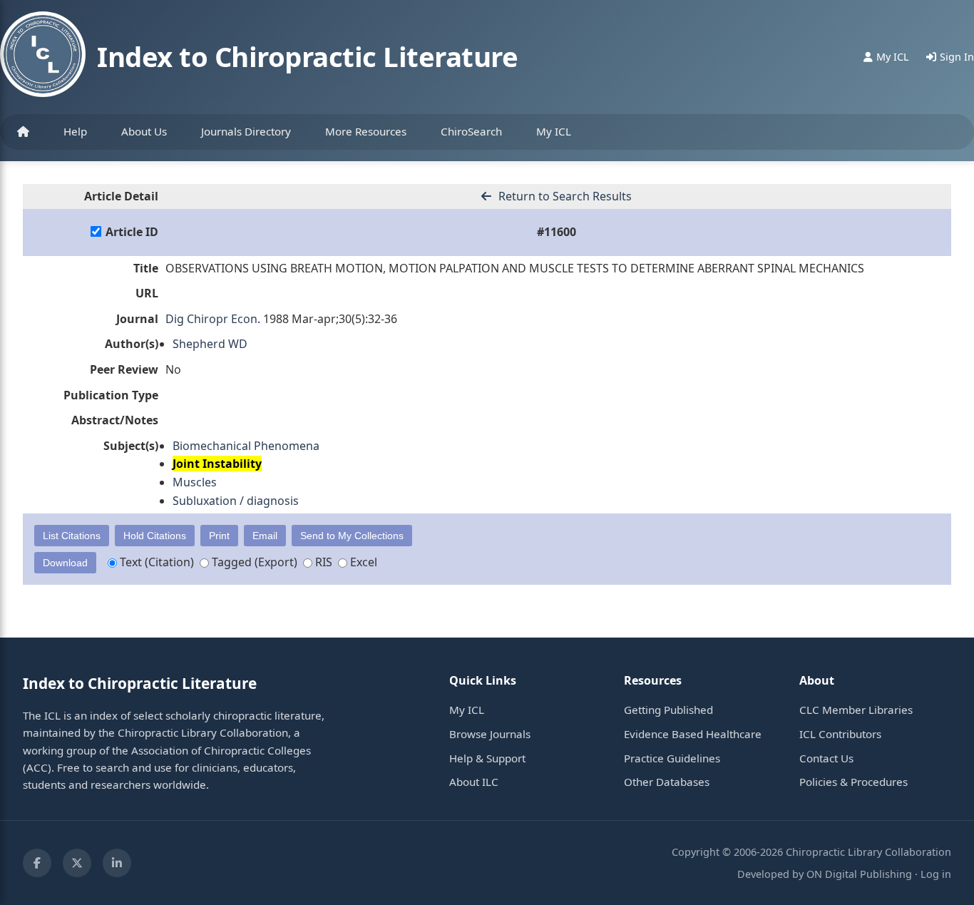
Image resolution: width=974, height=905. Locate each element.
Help (75, 131)
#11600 (556, 232)
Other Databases (666, 781)
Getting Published (668, 709)
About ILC (473, 781)
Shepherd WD (210, 344)
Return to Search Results (564, 196)
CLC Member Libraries (856, 709)
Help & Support (487, 758)
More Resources (365, 131)
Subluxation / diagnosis (236, 500)
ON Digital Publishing (859, 874)
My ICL (553, 131)
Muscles (195, 482)
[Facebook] (37, 863)
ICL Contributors (840, 734)
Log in (936, 874)
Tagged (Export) (253, 562)
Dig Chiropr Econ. (212, 319)
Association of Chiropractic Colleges (221, 750)
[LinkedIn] (117, 863)
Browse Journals (489, 734)
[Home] (23, 132)
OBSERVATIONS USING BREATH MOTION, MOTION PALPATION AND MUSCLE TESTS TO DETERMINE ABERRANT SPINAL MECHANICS (514, 268)
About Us (144, 131)
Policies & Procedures (853, 781)
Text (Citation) (155, 562)
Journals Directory (246, 131)
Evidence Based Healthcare (693, 734)
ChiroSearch (471, 131)
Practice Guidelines (672, 758)
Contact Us (826, 758)
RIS (322, 562)
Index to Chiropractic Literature (307, 56)
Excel (362, 562)
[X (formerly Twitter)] (77, 863)
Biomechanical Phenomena (246, 446)
